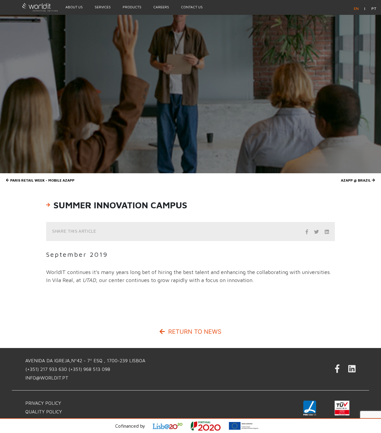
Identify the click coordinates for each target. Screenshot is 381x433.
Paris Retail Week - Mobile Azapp (41, 180)
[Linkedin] (352, 370)
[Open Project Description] (209, 426)
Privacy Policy (43, 403)
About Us (74, 7)
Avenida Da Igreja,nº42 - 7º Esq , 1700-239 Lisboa (85, 360)
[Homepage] (30, 7)
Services (103, 7)
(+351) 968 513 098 (89, 369)
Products (132, 7)
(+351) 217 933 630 (46, 369)
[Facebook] (337, 370)
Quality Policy (43, 411)
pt (374, 8)
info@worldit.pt (46, 377)
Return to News (193, 331)
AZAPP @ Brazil (356, 180)
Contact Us (192, 7)
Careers (161, 7)
